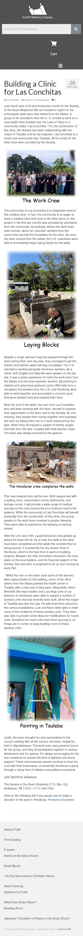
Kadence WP (65, 929)
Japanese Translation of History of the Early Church (37, 918)
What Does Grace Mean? (20, 902)
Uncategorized (41, 99)
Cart (53, 54)
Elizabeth (14, 99)
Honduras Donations (61, 799)
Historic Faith (12, 829)
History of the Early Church (21, 856)
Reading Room (13, 908)
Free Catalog (12, 839)
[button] (60, 65)
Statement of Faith (16, 892)
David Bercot (12, 866)
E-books (9, 850)
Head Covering (13, 886)
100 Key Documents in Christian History (29, 876)
